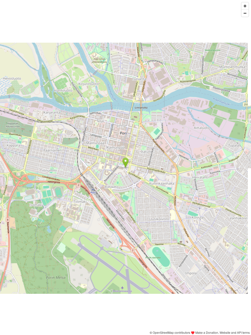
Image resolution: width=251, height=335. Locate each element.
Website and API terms (235, 332)
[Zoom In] (245, 6)
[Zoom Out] (245, 13)
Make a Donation (206, 332)
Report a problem (136, 332)
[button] (126, 163)
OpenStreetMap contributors (171, 332)
